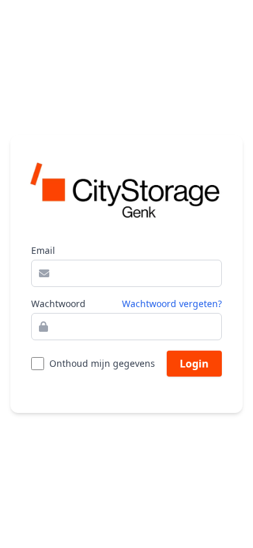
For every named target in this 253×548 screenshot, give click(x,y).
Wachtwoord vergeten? (172, 303)
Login (194, 363)
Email (43, 250)
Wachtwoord (58, 303)
